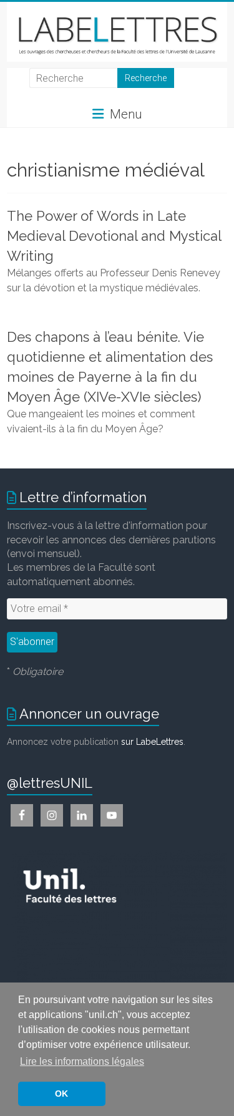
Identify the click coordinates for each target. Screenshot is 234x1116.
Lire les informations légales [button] (82, 1061)
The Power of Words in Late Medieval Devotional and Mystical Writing (114, 236)
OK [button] (61, 1094)
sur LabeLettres (152, 742)
